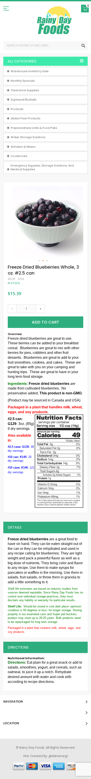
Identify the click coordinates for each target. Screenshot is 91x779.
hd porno (77, 760)
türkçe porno (59, 760)
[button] (39, 261)
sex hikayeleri (39, 768)
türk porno (65, 764)
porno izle (28, 760)
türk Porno (19, 764)
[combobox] (45, 45)
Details (14, 527)
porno (9, 760)
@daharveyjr (58, 756)
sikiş (18, 760)
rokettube (81, 764)
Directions (18, 647)
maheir (42, 760)
